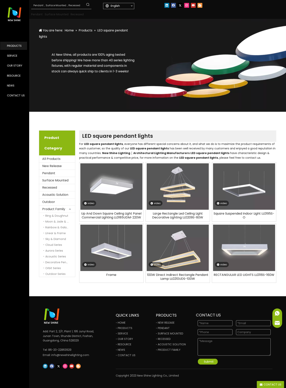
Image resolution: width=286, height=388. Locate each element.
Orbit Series (53, 268)
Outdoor (48, 202)
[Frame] (111, 247)
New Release (52, 166)
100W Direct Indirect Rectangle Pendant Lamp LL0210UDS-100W (177, 277)
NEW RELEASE (166, 323)
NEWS (10, 85)
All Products (51, 159)
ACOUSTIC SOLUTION (172, 344)
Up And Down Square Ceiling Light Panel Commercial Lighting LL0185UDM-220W (111, 215)
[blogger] (199, 5)
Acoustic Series (55, 256)
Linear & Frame (55, 233)
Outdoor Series (55, 274)
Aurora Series (54, 251)
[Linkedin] (166, 5)
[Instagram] (186, 5)
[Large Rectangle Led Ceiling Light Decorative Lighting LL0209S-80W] (178, 186)
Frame (111, 275)
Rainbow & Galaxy (57, 227)
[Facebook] (173, 5)
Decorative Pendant (59, 262)
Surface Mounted (55, 180)
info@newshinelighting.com (70, 355)
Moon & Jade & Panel (59, 221)
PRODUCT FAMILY (169, 350)
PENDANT (164, 328)
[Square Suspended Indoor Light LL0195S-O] (244, 186)
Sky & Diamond (55, 239)
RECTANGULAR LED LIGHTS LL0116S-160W (244, 275)
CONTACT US (16, 95)
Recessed (49, 187)
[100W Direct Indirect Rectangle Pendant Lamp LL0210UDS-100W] (178, 250)
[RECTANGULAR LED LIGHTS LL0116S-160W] (244, 247)
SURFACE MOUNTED (170, 333)
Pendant (48, 173)
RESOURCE (14, 76)
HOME (121, 323)
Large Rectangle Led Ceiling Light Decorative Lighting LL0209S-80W (177, 215)
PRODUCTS (14, 46)
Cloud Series (53, 245)
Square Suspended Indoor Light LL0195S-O (244, 215)
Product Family (53, 209)
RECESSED (164, 339)
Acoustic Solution (55, 194)
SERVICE (12, 56)
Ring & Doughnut (56, 216)
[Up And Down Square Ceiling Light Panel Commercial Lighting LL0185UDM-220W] (111, 186)
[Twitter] (180, 5)
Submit (209, 362)
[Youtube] (193, 5)
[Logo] (65, 316)
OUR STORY (14, 66)
